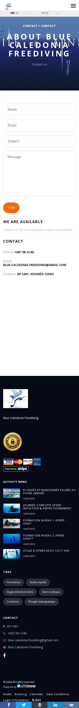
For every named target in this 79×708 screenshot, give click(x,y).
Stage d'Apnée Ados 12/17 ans (46, 550)
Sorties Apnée (38, 582)
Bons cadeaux (51, 592)
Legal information (16, 700)
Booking (21, 694)
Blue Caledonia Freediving (25, 647)
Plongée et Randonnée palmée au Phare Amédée (49, 491)
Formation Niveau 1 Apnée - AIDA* (44, 522)
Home (7, 694)
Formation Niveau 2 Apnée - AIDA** (44, 537)
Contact (30, 26)
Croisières (13, 601)
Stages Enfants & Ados (20, 592)
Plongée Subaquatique (41, 601)
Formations (13, 582)
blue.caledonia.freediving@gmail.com (34, 265)
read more (29, 498)
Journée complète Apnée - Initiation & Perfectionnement (47, 507)
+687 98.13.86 (24, 252)
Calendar (36, 694)
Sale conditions (58, 694)
